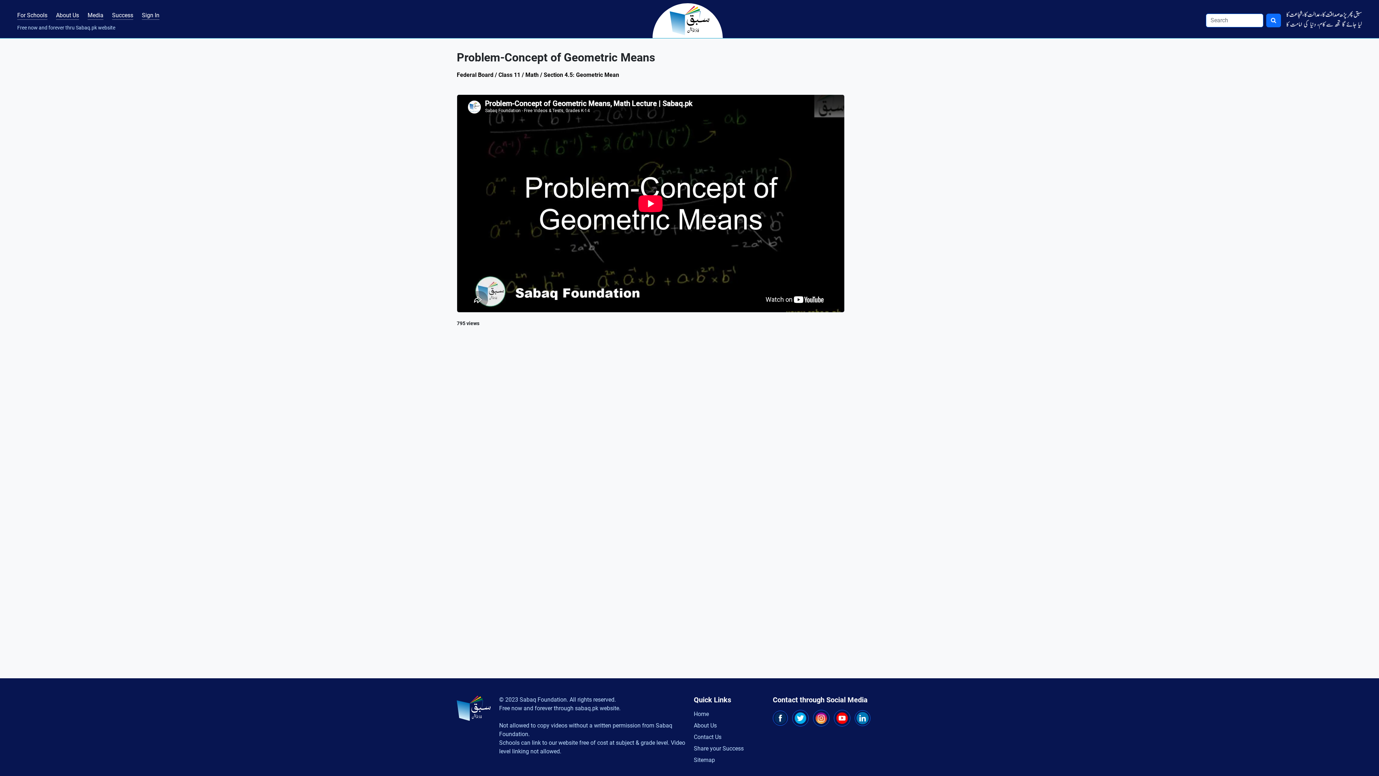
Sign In (150, 15)
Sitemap (704, 760)
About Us (67, 15)
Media (95, 15)
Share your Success (719, 748)
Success (122, 15)
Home (701, 714)
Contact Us (707, 737)
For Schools (32, 15)
